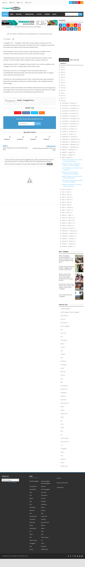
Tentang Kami (60, 487)
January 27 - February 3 (68, 238)
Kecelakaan (64, 364)
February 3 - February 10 (69, 236)
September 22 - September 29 (70, 139)
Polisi (62, 424)
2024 (62, 72)
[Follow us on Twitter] (70, 2)
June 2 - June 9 (66, 192)
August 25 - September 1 (69, 149)
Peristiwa (63, 396)
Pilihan (62, 406)
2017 (62, 90)
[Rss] (68, 556)
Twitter (35, 113)
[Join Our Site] (82, 2)
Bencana (63, 319)
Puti (62, 434)
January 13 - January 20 (68, 243)
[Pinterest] (77, 556)
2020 (62, 82)
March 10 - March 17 (68, 223)
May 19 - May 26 (66, 197)
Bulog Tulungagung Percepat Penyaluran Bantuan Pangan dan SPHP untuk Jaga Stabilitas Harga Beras (66, 259)
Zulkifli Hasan (64, 466)
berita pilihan (64, 322)
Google (18, 113)
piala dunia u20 (65, 403)
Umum (62, 452)
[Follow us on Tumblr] (71, 29)
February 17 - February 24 (69, 231)
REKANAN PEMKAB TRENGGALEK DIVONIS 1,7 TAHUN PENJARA (71, 164)
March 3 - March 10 (67, 225)
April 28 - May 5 (66, 205)
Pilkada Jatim (64, 413)
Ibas (62, 357)
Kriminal (63, 375)
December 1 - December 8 (69, 113)
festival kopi (64, 340)
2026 (62, 67)
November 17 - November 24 (70, 118)
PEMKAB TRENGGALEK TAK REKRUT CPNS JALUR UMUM (72, 185)
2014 (62, 98)
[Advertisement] (69, 44)
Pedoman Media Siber (62, 483)
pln (61, 420)
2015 (62, 95)
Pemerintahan (64, 385)
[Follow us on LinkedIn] (75, 29)
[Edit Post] (13, 39)
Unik (62, 455)
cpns (62, 329)
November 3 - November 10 (70, 123)
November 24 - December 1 (70, 116)
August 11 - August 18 (68, 155)
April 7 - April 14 (66, 212)
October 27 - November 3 (69, 126)
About (5, 2)
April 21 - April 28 (66, 207)
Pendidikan (63, 392)
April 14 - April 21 (66, 210)
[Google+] (70, 556)
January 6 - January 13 (68, 246)
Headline (63, 354)
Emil (62, 336)
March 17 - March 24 (68, 220)
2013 (62, 101)
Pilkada (62, 410)
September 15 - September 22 (70, 142)
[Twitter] (75, 556)
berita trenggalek (65, 326)
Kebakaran (63, 361)
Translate (14, 482)
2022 (62, 77)
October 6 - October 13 (68, 134)
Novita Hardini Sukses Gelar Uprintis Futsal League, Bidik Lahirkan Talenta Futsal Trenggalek (66, 286)
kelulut (62, 368)
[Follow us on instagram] (73, 2)
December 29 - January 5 (69, 103)
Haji (62, 350)
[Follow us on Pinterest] (64, 29)
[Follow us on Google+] (79, 2)
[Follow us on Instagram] (68, 29)
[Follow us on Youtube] (75, 25)
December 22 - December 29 (70, 105)
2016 (62, 93)
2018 (62, 87)
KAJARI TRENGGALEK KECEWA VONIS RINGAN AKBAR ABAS (72, 177)
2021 (62, 80)
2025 (62, 69)
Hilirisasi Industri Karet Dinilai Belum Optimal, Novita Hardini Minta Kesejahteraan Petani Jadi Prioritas (66, 277)
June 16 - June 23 (66, 189)
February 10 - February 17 (69, 233)
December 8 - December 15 (69, 111)
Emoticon (50, 164)
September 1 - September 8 (69, 147)
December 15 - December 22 (70, 108)
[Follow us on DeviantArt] (60, 29)
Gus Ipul (63, 347)
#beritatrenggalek (65, 308)
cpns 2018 (63, 333)
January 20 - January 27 (68, 241)
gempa (62, 343)
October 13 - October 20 (69, 131)
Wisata (62, 462)
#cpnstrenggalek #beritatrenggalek (70, 312)
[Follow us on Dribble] (79, 25)
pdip (62, 382)
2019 (62, 85)
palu (62, 378)
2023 (62, 75)
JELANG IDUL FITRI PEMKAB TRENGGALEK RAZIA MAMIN (70, 173)
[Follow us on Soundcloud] (79, 29)
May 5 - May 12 (66, 202)
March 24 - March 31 (68, 218)
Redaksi (13, 2)
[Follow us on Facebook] (76, 2)
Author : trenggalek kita (25, 100)
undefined (7, 139)
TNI (62, 445)
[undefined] (10, 137)
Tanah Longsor (65, 438)
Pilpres (62, 417)
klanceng (63, 371)
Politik (62, 427)
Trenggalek (63, 448)
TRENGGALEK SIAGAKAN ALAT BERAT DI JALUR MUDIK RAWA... (72, 160)
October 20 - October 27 (69, 129)
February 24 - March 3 (68, 228)
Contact (20, 2)
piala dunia (63, 399)
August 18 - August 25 (68, 152)
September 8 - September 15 (70, 144)
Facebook (26, 113)
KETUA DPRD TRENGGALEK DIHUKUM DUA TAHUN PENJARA (72, 181)
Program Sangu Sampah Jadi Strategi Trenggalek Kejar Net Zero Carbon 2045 (66, 268)
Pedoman (29, 2)
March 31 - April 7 (67, 215)
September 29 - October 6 (69, 137)
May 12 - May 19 (66, 199)
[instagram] (82, 556)
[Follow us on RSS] (71, 25)
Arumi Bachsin (64, 315)
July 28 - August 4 (67, 157)
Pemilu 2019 (64, 389)
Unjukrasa (63, 459)
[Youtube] (79, 556)
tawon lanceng (64, 441)
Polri (62, 431)
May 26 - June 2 (66, 194)
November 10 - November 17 (70, 121)
